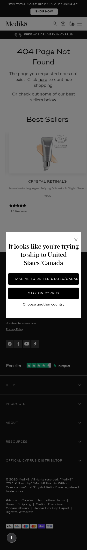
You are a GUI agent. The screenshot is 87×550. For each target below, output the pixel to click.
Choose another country (44, 304)
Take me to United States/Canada (46, 279)
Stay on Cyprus (43, 293)
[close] (76, 239)
